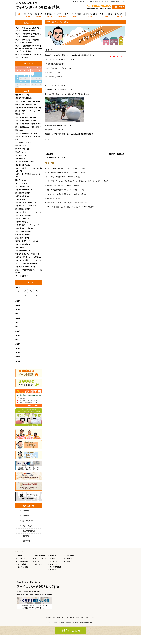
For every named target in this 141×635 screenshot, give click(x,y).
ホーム (18, 14)
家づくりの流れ (90, 14)
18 (21, 81)
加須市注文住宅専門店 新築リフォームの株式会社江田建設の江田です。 (70, 134)
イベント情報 (75, 14)
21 (32, 81)
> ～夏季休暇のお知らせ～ (54, 198)
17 (17, 81)
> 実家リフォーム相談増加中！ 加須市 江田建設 (62, 177)
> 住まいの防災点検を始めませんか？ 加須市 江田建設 (65, 190)
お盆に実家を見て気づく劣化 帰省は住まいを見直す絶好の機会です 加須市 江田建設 (28, 48)
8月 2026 (28, 67)
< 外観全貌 (49, 154)
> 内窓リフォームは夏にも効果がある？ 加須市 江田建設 (66, 194)
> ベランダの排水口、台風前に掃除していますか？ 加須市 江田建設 (69, 207)
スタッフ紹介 (105, 14)
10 (17, 79)
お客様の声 (50, 14)
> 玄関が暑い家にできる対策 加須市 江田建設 (62, 185)
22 (36, 81)
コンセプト (28, 14)
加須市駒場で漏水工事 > (117, 154)
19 (25, 81)
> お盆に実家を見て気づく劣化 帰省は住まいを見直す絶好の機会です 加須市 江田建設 (76, 181)
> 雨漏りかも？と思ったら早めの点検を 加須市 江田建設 (66, 203)
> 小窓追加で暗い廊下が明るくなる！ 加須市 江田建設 (65, 172)
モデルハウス (63, 14)
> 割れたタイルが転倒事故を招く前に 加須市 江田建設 (65, 168)
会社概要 (119, 14)
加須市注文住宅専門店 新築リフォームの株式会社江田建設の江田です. (70, 55)
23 (40, 81)
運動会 (48, 50)
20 (28, 81)
